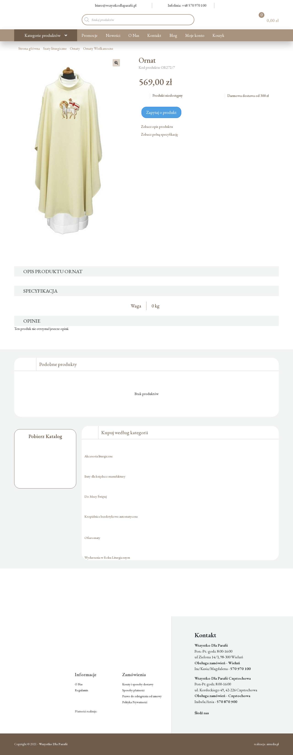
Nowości (113, 35)
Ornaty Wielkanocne (98, 48)
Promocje (89, 35)
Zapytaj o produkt (161, 112)
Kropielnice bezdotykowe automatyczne (111, 516)
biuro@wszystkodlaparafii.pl (115, 5)
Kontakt (154, 35)
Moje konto (194, 35)
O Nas (133, 35)
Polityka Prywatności (134, 702)
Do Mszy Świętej (95, 496)
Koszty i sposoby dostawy (137, 684)
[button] (116, 62)
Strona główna (29, 48)
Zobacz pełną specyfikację (160, 134)
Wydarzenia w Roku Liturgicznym (107, 557)
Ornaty (75, 48)
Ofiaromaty (92, 537)
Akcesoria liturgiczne (98, 456)
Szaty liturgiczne (55, 48)
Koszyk (218, 35)
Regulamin (81, 690)
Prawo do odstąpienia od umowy (142, 696)
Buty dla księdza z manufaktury (104, 476)
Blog (173, 35)
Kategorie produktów (42, 35)
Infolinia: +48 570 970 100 (187, 5)
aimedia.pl (272, 744)
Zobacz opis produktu (157, 126)
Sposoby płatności (133, 690)
